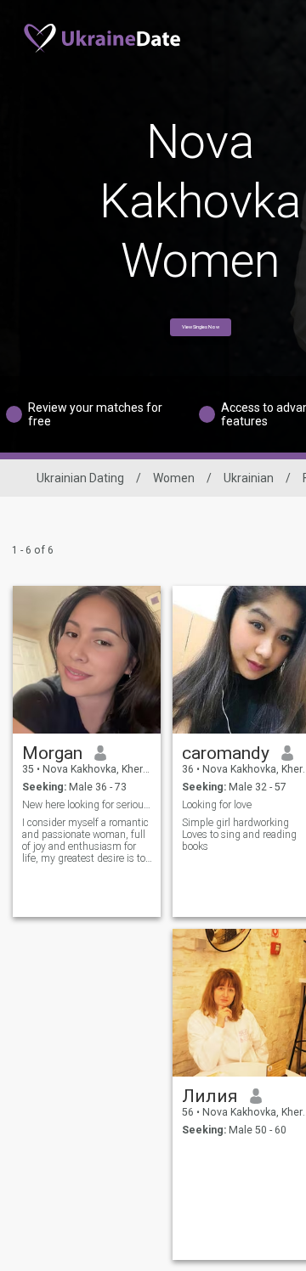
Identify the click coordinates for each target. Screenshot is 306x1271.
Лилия (210, 1096)
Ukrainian (249, 478)
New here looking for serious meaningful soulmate (87, 805)
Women (174, 478)
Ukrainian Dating (80, 478)
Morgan (52, 753)
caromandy (225, 753)
